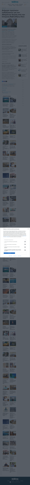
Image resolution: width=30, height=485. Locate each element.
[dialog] (15, 242)
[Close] (28, 229)
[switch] (25, 241)
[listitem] (15, 239)
